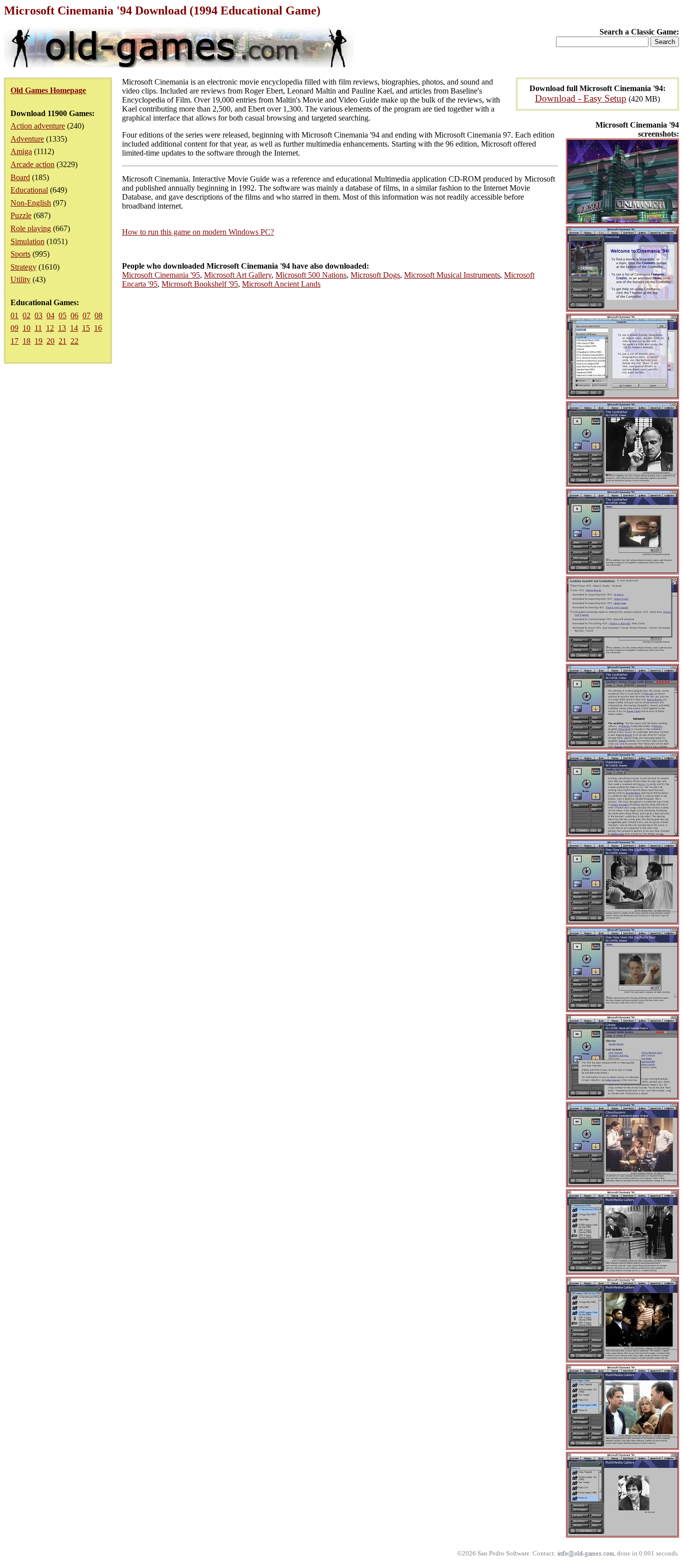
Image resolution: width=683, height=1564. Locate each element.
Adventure (27, 139)
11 (38, 328)
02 (26, 315)
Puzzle (21, 215)
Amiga (21, 151)
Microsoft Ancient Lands (281, 284)
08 (98, 315)
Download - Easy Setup (580, 98)
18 (26, 341)
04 (50, 315)
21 (62, 341)
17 (14, 341)
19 (38, 341)
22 (74, 341)
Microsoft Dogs (375, 275)
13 (62, 328)
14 (74, 328)
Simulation (27, 241)
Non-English (30, 203)
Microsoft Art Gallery (238, 275)
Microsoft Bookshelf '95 (200, 284)
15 (86, 328)
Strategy (23, 267)
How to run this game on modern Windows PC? (198, 232)
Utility (20, 279)
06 (74, 315)
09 (14, 328)
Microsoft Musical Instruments (452, 275)
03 (38, 315)
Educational (29, 190)
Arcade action (32, 164)
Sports (20, 254)
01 (14, 315)
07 (86, 315)
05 (62, 315)
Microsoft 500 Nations (311, 275)
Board (20, 177)
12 (50, 328)
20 (50, 341)
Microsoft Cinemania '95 (161, 275)
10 (26, 328)
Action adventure (37, 126)
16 (98, 328)
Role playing (30, 228)
